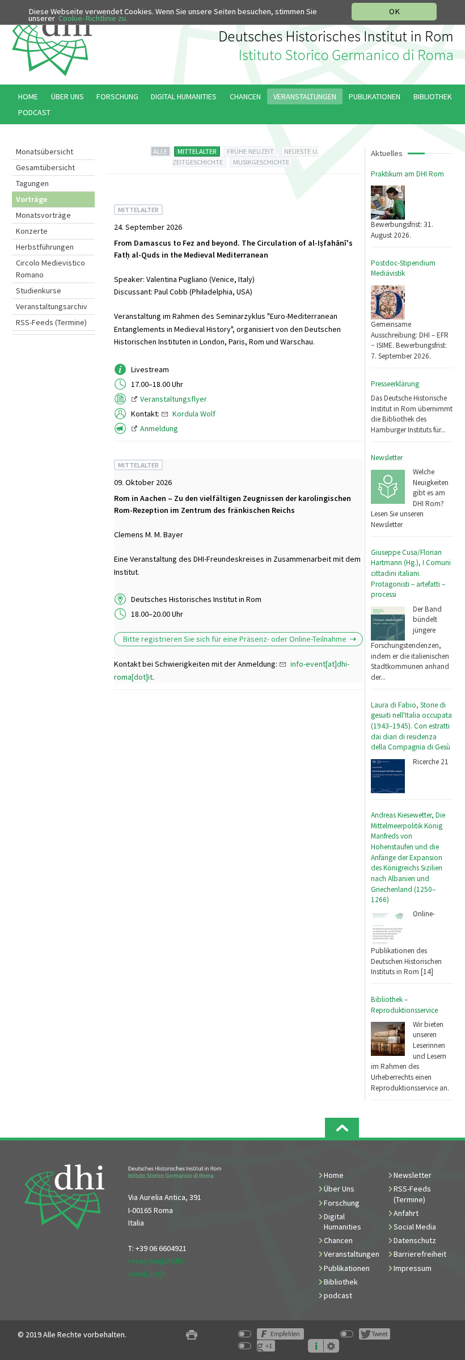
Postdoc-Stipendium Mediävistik (403, 268)
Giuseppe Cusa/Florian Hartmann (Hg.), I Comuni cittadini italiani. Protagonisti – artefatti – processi (411, 574)
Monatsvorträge (43, 215)
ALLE (160, 151)
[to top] (342, 1128)
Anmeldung (159, 428)
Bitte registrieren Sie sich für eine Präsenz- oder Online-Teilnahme (234, 639)
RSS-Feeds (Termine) (51, 322)
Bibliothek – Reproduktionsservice (404, 1005)
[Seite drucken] (191, 1334)
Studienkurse (38, 290)
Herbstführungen (45, 247)
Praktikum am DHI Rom (407, 174)
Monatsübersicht (44, 151)
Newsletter (387, 457)
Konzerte (32, 231)
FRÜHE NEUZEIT (250, 151)
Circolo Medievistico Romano (50, 269)
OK (394, 11)
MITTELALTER (197, 151)
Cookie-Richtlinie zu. (93, 18)
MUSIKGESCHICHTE (261, 162)
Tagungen (32, 183)
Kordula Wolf (193, 414)
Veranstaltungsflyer (173, 399)
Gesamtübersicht (45, 167)
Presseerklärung (395, 384)
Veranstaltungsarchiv (51, 306)
